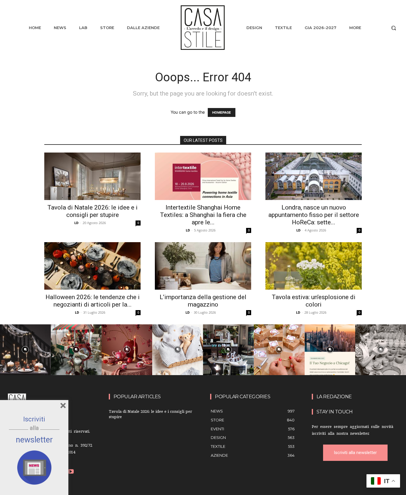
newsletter (34, 440)
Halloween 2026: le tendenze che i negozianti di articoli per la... (92, 300)
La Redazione (334, 396)
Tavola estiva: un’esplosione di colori (313, 300)
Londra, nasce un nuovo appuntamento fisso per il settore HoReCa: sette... (313, 215)
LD (76, 222)
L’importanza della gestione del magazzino (203, 300)
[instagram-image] (25, 349)
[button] (393, 28)
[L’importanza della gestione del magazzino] (203, 266)
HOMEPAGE (221, 112)
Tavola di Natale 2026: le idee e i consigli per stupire (92, 211)
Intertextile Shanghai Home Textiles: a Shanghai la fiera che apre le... (203, 215)
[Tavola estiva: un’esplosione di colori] (313, 266)
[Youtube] (71, 472)
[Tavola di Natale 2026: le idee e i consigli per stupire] (92, 176)
